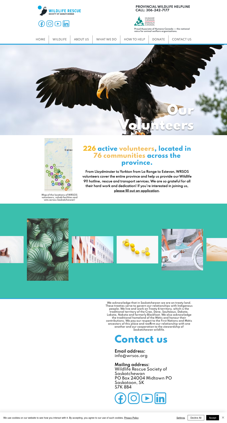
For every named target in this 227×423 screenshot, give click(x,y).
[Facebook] (41, 23)
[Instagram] (50, 23)
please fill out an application (136, 191)
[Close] (223, 417)
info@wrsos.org (131, 356)
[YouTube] (58, 23)
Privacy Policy (131, 417)
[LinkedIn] (66, 23)
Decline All (195, 417)
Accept (212, 417)
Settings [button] (180, 417)
